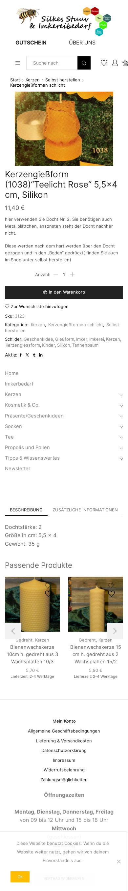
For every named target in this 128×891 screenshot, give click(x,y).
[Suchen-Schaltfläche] (84, 63)
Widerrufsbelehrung (64, 769)
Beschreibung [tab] (26, 509)
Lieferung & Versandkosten (64, 740)
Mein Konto (64, 721)
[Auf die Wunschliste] (49, 590)
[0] (122, 63)
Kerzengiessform (23, 345)
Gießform (64, 339)
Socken (13, 426)
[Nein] (118, 861)
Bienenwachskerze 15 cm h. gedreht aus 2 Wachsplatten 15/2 (95, 654)
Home (12, 373)
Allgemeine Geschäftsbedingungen (64, 730)
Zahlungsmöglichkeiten (64, 779)
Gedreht (87, 640)
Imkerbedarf (19, 384)
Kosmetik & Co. (22, 405)
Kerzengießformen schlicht (37, 85)
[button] (13, 631)
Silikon (63, 345)
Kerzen (33, 79)
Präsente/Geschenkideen (34, 416)
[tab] (26, 510)
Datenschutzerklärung (64, 750)
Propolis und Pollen (27, 447)
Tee (9, 437)
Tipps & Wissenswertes (32, 458)
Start (15, 79)
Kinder (48, 345)
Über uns (82, 42)
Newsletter (18, 469)
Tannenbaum (85, 345)
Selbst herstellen (62, 79)
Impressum (64, 760)
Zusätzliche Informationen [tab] (85, 509)
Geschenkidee (38, 339)
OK (20, 877)
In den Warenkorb (67, 292)
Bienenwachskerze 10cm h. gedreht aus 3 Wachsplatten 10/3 (32, 654)
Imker (81, 339)
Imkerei (96, 339)
